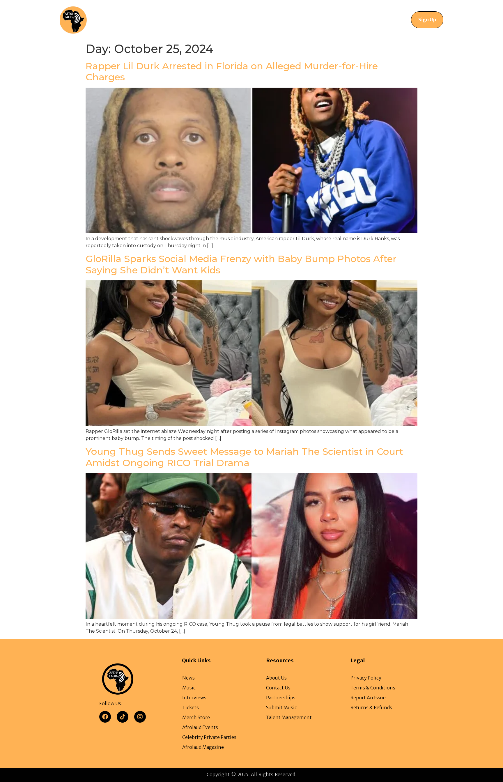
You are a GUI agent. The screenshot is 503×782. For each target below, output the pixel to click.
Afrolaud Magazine (217, 19)
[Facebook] (105, 717)
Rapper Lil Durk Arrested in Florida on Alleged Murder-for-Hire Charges (232, 71)
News (156, 19)
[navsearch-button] (386, 20)
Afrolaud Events (263, 19)
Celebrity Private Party (314, 19)
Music (180, 19)
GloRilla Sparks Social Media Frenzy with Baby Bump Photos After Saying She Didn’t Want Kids (241, 264)
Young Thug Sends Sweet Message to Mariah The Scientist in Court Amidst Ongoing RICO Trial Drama (244, 457)
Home (132, 19)
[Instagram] (140, 717)
